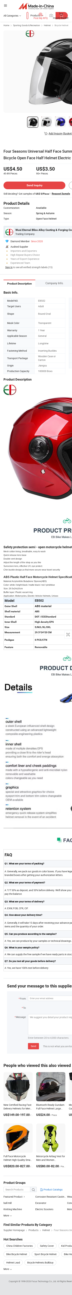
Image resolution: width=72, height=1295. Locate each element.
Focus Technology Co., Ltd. (44, 1281)
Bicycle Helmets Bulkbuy (40, 1262)
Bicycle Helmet (61, 25)
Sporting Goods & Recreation (26, 25)
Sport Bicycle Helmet (45, 1254)
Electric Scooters (44, 1209)
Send (33, 1046)
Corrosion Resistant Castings (51, 1196)
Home (6, 25)
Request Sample (61, 193)
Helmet (47, 25)
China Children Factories (19, 1245)
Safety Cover (47, 1245)
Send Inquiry (34, 185)
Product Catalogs (53, 1189)
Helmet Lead (13, 1262)
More (6, 1269)
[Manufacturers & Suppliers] (36, 6)
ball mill (7, 1203)
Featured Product (13, 1196)
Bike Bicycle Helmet (16, 1254)
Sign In (9, 267)
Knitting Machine (12, 1209)
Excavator (40, 1203)
